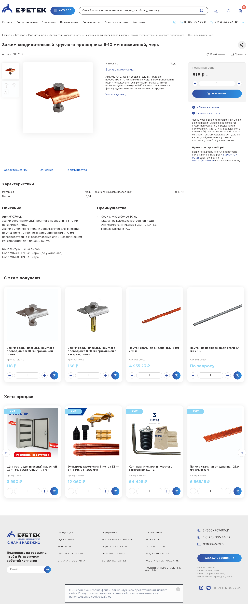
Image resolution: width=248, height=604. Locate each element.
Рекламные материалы (117, 540)
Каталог (7, 22)
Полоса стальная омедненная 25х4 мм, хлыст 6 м (215, 468)
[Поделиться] (242, 45)
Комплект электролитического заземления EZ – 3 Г (150, 468)
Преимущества (76, 170)
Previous (6, 453)
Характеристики (15, 170)
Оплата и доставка (117, 22)
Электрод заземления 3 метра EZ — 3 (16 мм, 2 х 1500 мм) (93, 468)
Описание (46, 170)
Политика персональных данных (163, 569)
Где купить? (66, 540)
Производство (91, 22)
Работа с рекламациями (162, 561)
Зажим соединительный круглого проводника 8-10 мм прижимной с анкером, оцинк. (92, 351)
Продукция (65, 532)
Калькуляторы (69, 22)
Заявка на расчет (114, 561)
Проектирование (27, 22)
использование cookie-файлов (90, 597)
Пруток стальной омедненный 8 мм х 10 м (154, 350)
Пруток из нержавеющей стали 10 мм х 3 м (214, 350)
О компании (153, 532)
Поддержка (49, 22)
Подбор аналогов (115, 547)
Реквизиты (152, 540)
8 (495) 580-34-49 (216, 537)
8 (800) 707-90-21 (216, 530)
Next (242, 453)
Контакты (139, 22)
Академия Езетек (157, 554)
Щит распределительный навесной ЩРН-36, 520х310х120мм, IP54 (32, 468)
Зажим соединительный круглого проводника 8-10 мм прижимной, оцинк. (30, 351)
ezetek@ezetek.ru (203, 161)
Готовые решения (70, 554)
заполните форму (229, 161)
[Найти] (201, 11)
